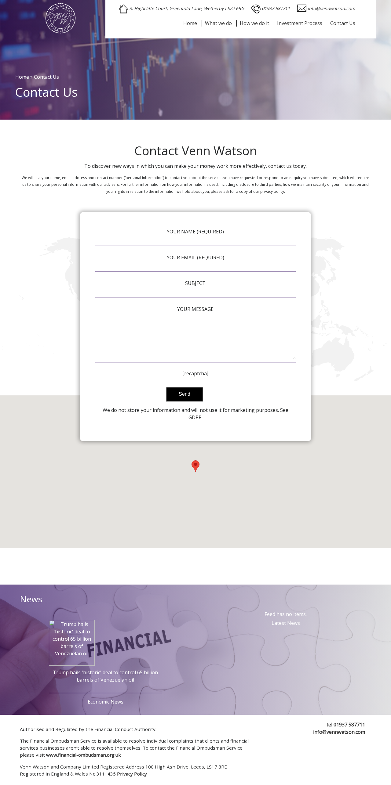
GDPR (195, 417)
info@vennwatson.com (331, 8)
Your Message (195, 309)
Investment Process (299, 23)
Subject (195, 283)
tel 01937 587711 (346, 724)
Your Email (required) (195, 257)
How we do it (254, 23)
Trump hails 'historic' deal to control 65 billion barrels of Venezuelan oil (105, 676)
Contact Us (342, 23)
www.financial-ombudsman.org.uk (83, 755)
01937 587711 (276, 8)
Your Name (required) (195, 231)
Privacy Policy (132, 774)
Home (190, 23)
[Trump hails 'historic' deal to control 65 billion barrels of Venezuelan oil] (72, 641)
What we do (218, 23)
